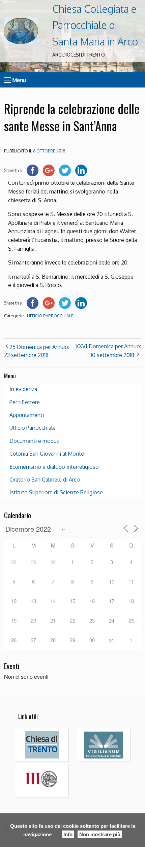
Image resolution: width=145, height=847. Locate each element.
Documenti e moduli (34, 440)
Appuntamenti (26, 415)
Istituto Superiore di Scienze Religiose (56, 492)
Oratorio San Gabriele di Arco (44, 479)
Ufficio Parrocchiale (50, 315)
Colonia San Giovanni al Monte (46, 453)
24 (111, 620)
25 (131, 620)
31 (111, 640)
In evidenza (23, 389)
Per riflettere (24, 402)
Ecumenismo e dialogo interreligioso (54, 466)
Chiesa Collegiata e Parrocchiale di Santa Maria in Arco (95, 25)
